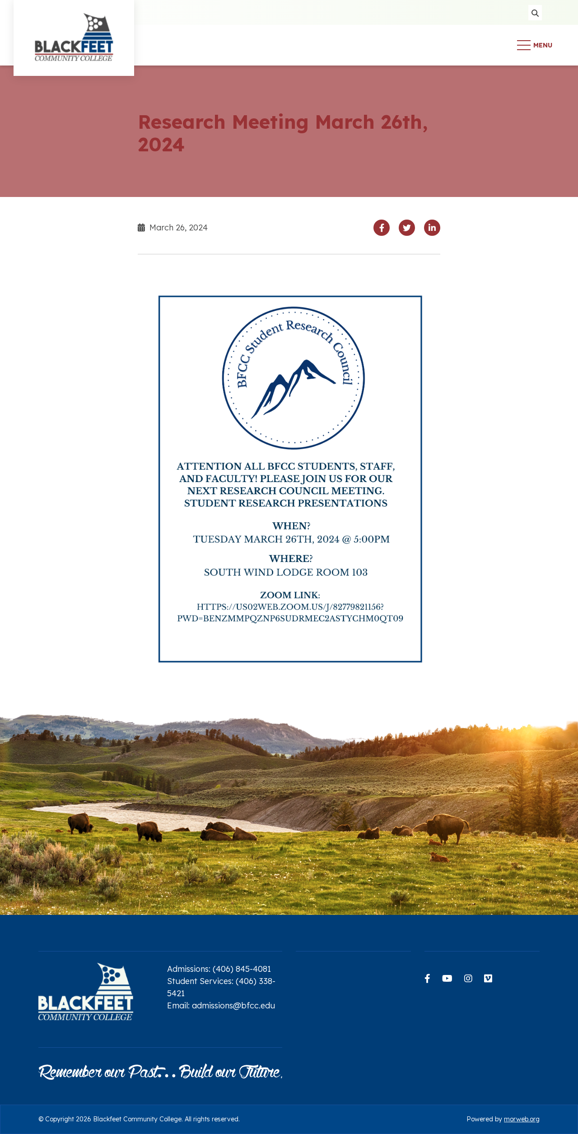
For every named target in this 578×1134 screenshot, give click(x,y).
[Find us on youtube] (447, 978)
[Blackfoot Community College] (74, 44)
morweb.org (522, 1119)
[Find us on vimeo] (488, 978)
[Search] (535, 12)
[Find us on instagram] (468, 978)
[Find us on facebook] (427, 978)
